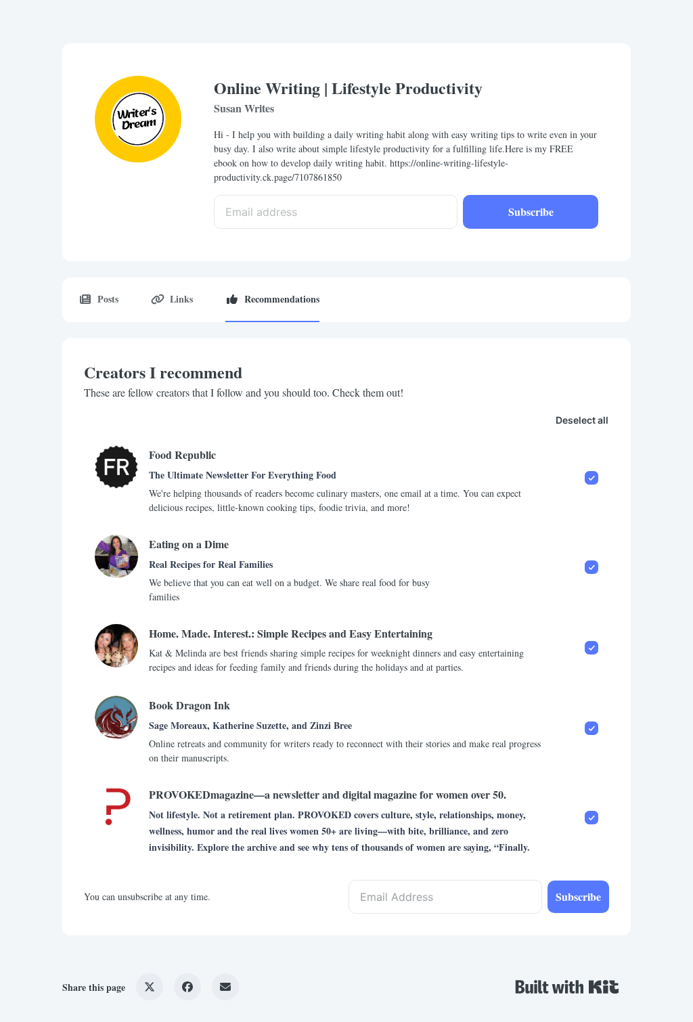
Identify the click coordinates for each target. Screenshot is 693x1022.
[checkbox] (346, 479)
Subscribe (531, 211)
